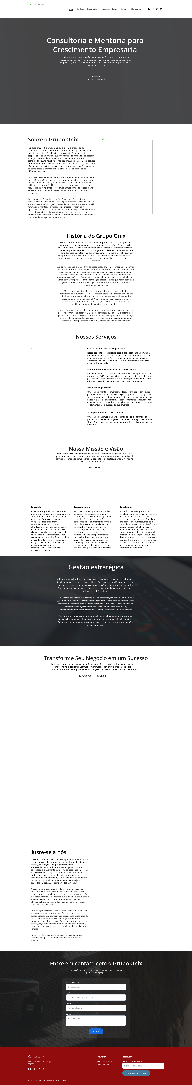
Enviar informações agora (136, 1073)
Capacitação (92, 9)
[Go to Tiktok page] (38, 1069)
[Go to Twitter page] (161, 9)
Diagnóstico (136, 9)
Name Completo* (72, 983)
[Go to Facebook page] (150, 9)
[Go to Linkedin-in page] (158, 9)
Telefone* (69, 993)
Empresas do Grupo (109, 9)
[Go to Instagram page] (154, 9)
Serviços (80, 9)
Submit (96, 1031)
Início (71, 9)
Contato (124, 9)
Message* (69, 1014)
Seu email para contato (132, 1061)
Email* (68, 1004)
